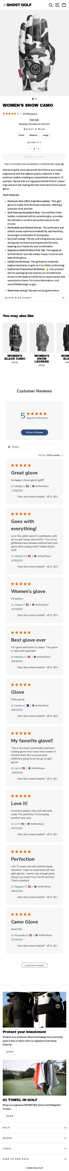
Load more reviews (34, 965)
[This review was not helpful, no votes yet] (54, 496)
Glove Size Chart (18, 298)
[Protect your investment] (34, 1010)
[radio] (21, 135)
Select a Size (34, 129)
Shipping (23, 124)
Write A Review (34, 432)
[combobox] (50, 455)
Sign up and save (16, 1159)
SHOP (10, 1052)
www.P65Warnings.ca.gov (22, 284)
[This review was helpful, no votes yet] (48, 496)
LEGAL (7, 1149)
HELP (6, 1128)
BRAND (8, 1138)
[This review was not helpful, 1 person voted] (54, 779)
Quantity (34, 142)
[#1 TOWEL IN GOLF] (34, 1078)
